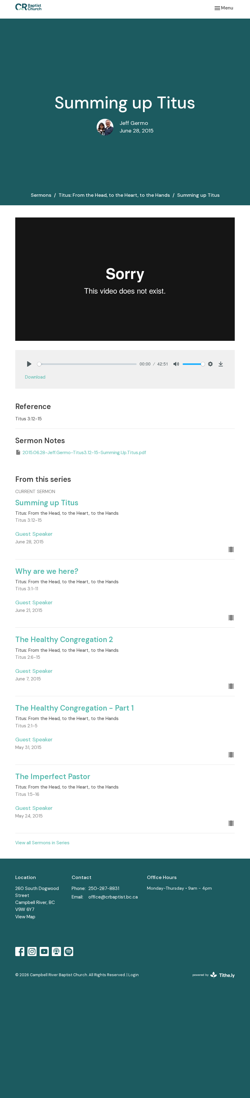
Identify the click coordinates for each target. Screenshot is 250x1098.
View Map (25, 917)
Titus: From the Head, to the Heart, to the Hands (114, 195)
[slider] (87, 364)
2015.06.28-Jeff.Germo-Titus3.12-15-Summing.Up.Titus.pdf (84, 453)
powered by (210, 980)
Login (133, 974)
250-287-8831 (103, 888)
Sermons (41, 195)
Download (35, 377)
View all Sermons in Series (42, 843)
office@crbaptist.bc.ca (113, 897)
